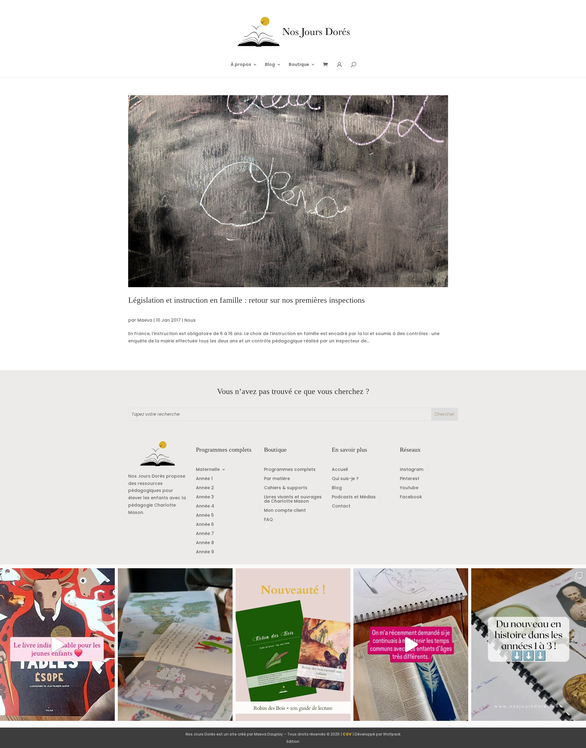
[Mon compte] (339, 64)
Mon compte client (285, 510)
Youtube (409, 488)
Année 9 (205, 552)
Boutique (299, 64)
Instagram (411, 469)
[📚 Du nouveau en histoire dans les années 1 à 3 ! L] (528, 644)
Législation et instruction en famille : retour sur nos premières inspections (246, 300)
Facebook (411, 497)
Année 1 (204, 479)
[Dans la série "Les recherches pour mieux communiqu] (293, 644)
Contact (341, 506)
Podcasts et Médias (354, 497)
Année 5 (205, 515)
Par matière (277, 479)
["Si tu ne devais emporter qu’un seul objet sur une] (57, 644)
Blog (270, 64)
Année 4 (205, 506)
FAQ (268, 519)
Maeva (144, 320)
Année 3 (205, 497)
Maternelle (208, 469)
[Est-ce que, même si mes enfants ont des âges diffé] (410, 644)
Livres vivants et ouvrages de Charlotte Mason (293, 499)
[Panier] (327, 64)
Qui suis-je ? (345, 479)
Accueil (340, 469)
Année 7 (205, 534)
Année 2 (205, 488)
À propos (241, 64)
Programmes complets (290, 469)
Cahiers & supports (285, 488)
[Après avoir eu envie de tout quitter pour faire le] (175, 644)
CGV (347, 734)
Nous (190, 320)
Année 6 (205, 524)
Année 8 (205, 543)
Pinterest (409, 479)
